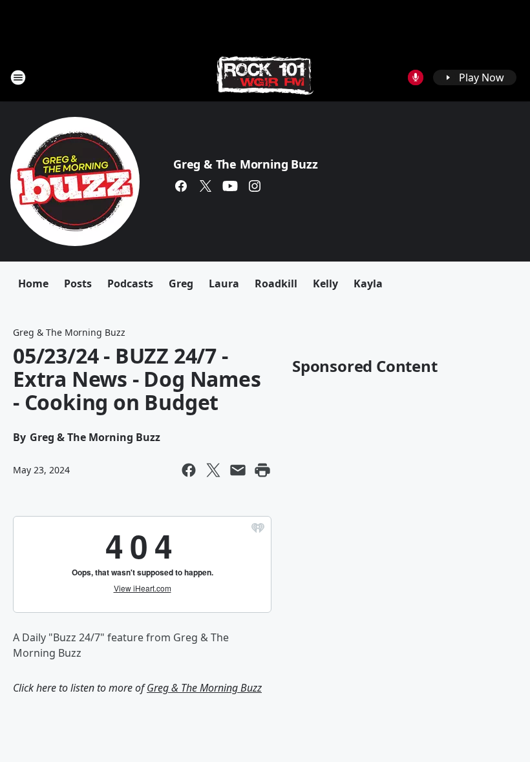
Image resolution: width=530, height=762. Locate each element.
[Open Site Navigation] (18, 77)
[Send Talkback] (415, 77)
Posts (78, 283)
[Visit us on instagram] (254, 186)
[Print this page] (262, 470)
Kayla (368, 283)
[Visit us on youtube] (230, 186)
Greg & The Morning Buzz (245, 164)
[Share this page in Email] (238, 470)
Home (33, 283)
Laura (224, 283)
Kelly (325, 283)
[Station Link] (265, 77)
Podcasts (130, 283)
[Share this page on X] (213, 470)
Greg (181, 283)
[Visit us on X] (205, 186)
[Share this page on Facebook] (189, 470)
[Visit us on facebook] (181, 186)
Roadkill (276, 283)
